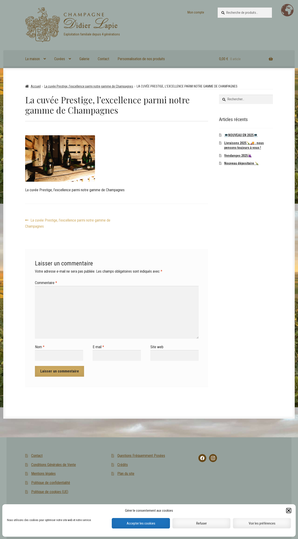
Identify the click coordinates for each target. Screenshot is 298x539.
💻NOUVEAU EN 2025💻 (240, 135)
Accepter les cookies (141, 523)
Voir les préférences (262, 523)
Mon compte (195, 12)
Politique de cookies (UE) (49, 492)
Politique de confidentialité (50, 482)
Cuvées (59, 59)
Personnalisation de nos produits (141, 59)
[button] (288, 510)
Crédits (122, 464)
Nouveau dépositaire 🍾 (241, 163)
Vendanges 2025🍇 (238, 155)
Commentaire (46, 283)
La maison (32, 59)
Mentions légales (43, 473)
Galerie (84, 59)
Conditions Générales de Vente (53, 464)
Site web (156, 347)
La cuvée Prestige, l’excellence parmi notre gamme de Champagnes (88, 86)
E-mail (98, 347)
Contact (103, 59)
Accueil (36, 86)
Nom (39, 347)
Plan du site (125, 473)
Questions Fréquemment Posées (141, 455)
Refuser (201, 523)
